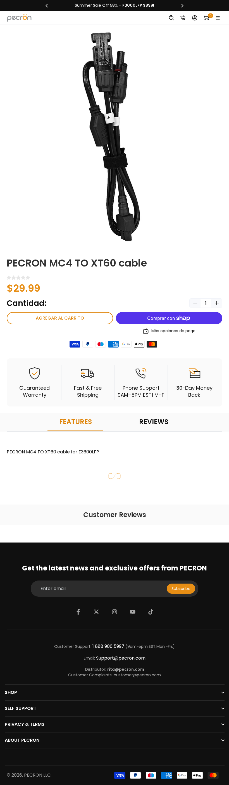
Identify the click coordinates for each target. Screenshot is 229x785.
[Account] (194, 18)
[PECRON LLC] (114, 5)
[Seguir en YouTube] (132, 611)
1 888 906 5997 (108, 646)
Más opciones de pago (173, 331)
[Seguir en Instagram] (114, 611)
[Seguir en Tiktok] (151, 611)
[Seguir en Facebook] (78, 611)
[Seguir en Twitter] (96, 611)
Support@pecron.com (120, 658)
